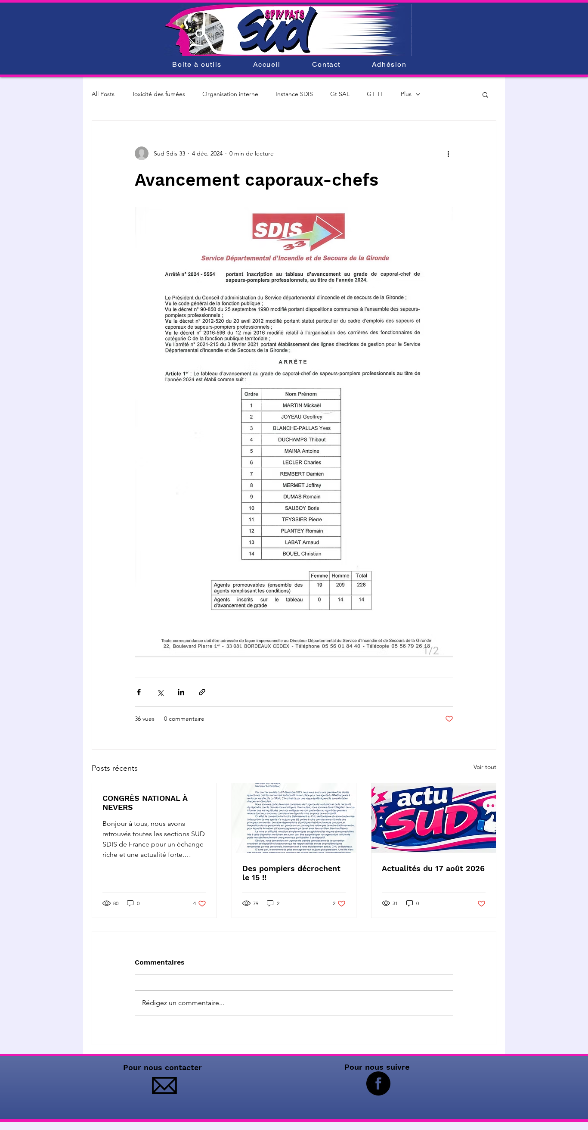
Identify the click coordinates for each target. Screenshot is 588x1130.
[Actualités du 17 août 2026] (433, 818)
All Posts (103, 94)
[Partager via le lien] (202, 692)
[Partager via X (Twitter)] (160, 692)
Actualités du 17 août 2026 (433, 868)
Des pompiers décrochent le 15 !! (291, 873)
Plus (406, 94)
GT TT (375, 94)
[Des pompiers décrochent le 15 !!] (294, 818)
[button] (485, 94)
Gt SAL (340, 94)
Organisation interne (230, 94)
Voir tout (484, 767)
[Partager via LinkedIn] (181, 692)
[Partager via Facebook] (139, 692)
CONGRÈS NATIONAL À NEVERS (144, 803)
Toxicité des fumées (158, 94)
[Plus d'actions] (448, 153)
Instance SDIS (294, 94)
